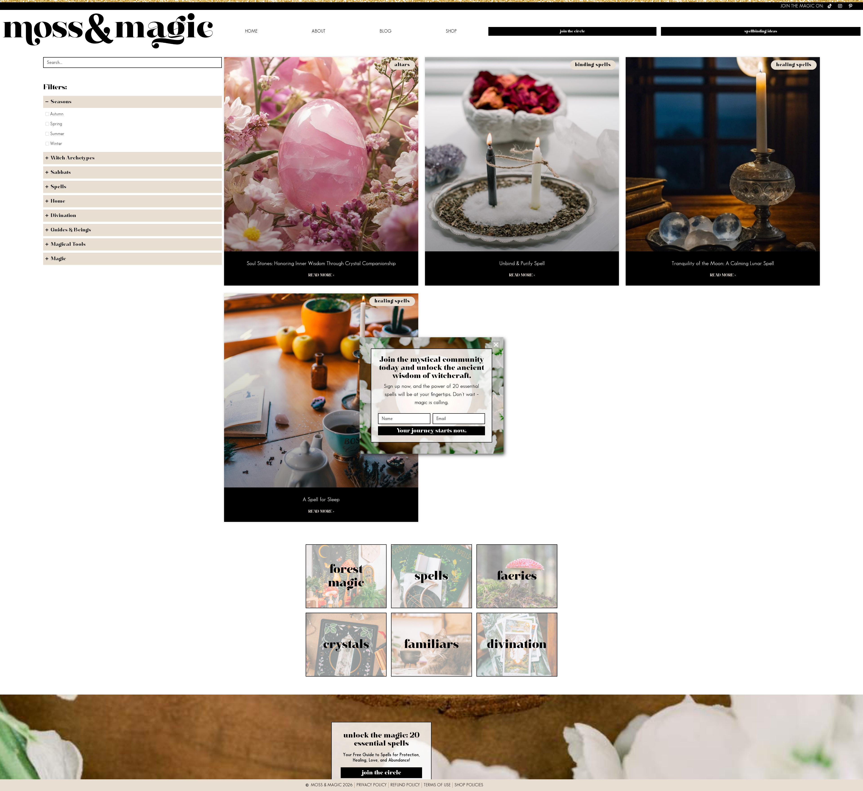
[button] (496, 345)
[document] (431, 395)
